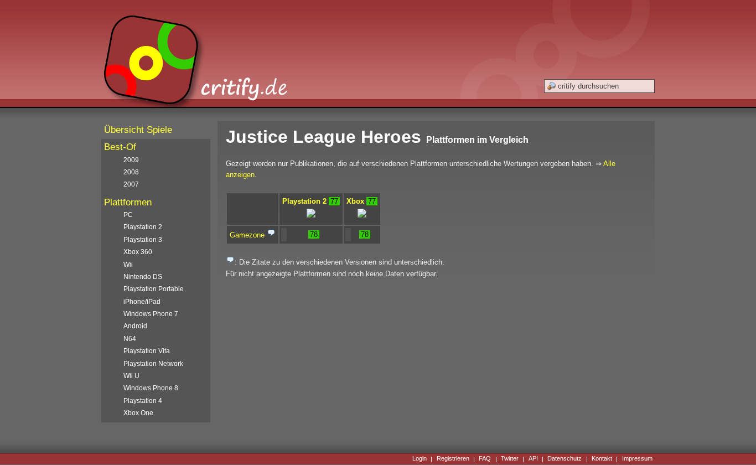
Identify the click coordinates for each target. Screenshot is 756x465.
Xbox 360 (137, 252)
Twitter (510, 459)
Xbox (355, 201)
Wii (128, 264)
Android (135, 326)
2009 (131, 160)
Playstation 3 (142, 240)
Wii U (131, 376)
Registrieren (453, 459)
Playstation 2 (304, 201)
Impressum (637, 459)
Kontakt (602, 459)
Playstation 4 (142, 401)
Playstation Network (153, 364)
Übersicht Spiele (138, 130)
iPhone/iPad (141, 302)
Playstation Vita (146, 351)
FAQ (485, 459)
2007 (131, 184)
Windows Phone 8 (150, 388)
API (533, 459)
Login (419, 459)
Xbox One (138, 413)
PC (128, 215)
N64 (129, 339)
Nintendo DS (142, 277)
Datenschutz (564, 459)
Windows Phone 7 (150, 314)
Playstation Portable (153, 289)
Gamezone (247, 235)
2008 (131, 172)
